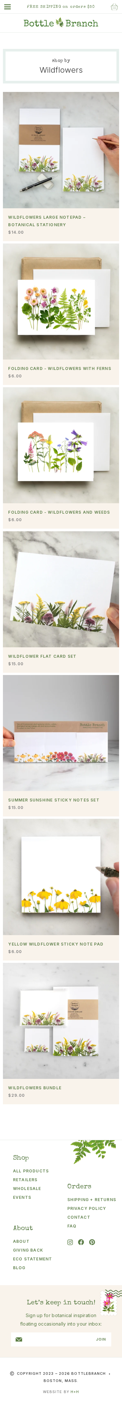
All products (31, 1170)
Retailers (25, 1179)
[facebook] (81, 1242)
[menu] (10, 7)
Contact (78, 1217)
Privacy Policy (86, 1208)
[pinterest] (92, 1242)
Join (101, 1339)
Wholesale (27, 1188)
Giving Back (28, 1250)
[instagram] (70, 1242)
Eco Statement (32, 1258)
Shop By (61, 61)
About (21, 1241)
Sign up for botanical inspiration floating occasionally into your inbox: (61, 1320)
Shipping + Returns (89, 1199)
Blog (19, 1267)
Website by (61, 1391)
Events (22, 1197)
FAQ (72, 1226)
